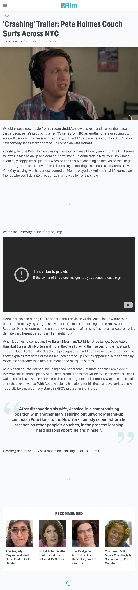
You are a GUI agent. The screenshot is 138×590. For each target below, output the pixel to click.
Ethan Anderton (16, 41)
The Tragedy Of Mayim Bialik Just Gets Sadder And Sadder (17, 557)
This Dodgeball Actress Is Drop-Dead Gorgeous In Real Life (84, 557)
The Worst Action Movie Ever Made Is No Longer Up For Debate (118, 557)
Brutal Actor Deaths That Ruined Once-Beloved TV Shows (52, 555)
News (6, 16)
